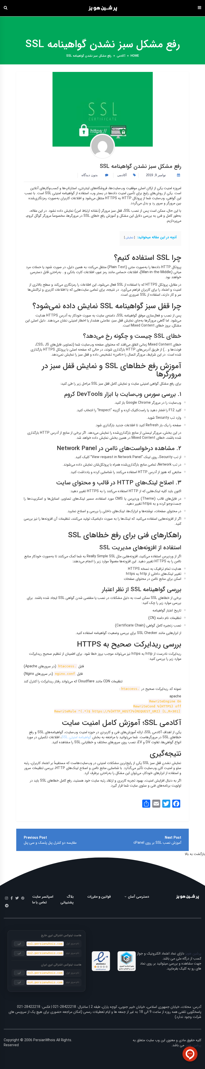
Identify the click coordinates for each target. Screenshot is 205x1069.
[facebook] (11, 898)
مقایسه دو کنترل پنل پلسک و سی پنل (50, 842)
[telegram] (6, 906)
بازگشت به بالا (195, 854)
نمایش (129, 237)
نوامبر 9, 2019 (156, 175)
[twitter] (17, 898)
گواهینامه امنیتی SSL (76, 737)
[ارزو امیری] (102, 146)
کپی (19, 943)
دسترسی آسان (138, 896)
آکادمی (121, 55)
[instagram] (6, 898)
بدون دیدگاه (90, 175)
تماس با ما (39, 902)
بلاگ (70, 896)
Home (134, 55)
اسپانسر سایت (42, 896)
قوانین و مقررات (99, 896)
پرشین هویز (193, 953)
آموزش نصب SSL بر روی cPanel (157, 842)
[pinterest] (22, 898)
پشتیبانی (67, 902)
